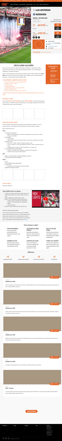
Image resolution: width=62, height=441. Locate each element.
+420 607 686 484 (40, 0)
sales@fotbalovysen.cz (53, 46)
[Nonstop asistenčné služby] (36, 37)
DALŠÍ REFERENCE (31, 411)
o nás (34, 0)
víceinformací (57, 28)
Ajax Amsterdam (43, 10)
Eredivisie (35, 18)
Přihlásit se (46, 4)
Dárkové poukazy (29, 4)
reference (19, 0)
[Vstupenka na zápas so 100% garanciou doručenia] (34, 37)
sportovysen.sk (12, 0)
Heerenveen (41, 14)
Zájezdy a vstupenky (14, 4)
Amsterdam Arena (42, 18)
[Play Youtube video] (45, 199)
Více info (25, 219)
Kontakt (41, 4)
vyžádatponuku (57, 25)
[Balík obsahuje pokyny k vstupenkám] (39, 37)
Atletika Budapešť (22, 4)
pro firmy (30, 0)
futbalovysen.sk (6, 0)
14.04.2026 (56, 383)
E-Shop (37, 4)
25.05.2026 (56, 277)
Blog (34, 4)
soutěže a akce (24, 0)
